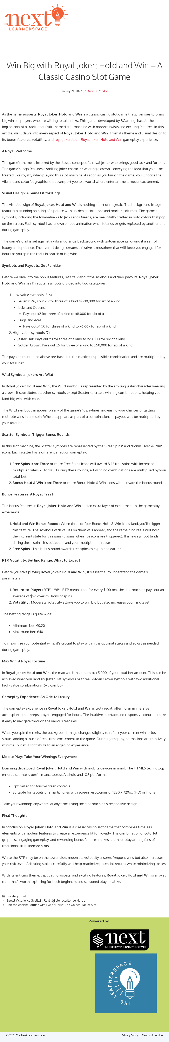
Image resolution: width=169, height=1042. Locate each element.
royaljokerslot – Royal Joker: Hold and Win (88, 139)
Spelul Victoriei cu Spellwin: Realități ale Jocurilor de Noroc (46, 900)
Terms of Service (152, 1035)
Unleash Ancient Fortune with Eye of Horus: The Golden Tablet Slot (51, 905)
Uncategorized (16, 896)
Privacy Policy (130, 1035)
